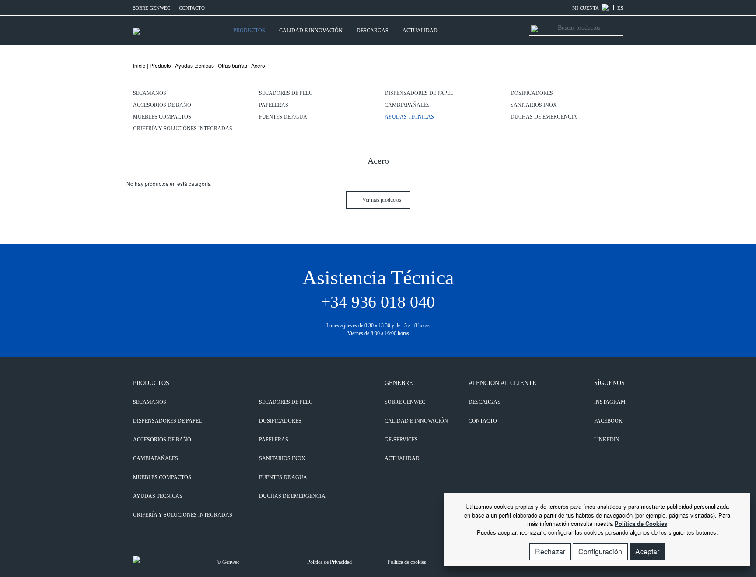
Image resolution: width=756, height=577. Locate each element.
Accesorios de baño (162, 105)
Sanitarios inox (534, 105)
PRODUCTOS (249, 31)
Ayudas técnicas (194, 65)
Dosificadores (532, 93)
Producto (160, 65)
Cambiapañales (407, 105)
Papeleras (273, 105)
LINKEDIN (607, 440)
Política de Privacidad (329, 562)
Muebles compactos (162, 117)
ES (620, 7)
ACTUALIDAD (420, 31)
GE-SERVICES (401, 440)
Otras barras (232, 65)
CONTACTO (192, 7)
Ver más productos (381, 200)
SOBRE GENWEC (151, 7)
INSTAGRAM (608, 402)
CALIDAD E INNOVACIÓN (311, 31)
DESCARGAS (372, 31)
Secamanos (149, 93)
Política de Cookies (641, 523)
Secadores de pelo (286, 93)
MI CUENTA (586, 7)
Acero (258, 65)
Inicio (139, 65)
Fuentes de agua (283, 117)
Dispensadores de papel (419, 93)
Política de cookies (407, 562)
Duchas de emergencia (544, 117)
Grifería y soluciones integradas (182, 129)
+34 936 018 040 (378, 302)
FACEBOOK (608, 421)
